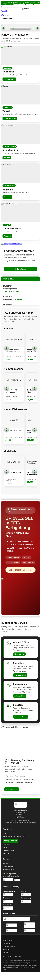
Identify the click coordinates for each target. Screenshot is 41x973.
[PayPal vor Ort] (11, 908)
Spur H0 (6, 287)
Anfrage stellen (19, 696)
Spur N (16, 287)
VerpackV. (6, 847)
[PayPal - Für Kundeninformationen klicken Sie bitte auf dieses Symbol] (29, 894)
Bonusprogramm (8, 869)
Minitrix (20, 295)
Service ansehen (20, 675)
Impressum (37, 4)
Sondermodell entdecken (20, 570)
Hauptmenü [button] (7, 18)
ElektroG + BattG (8, 850)
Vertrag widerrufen (19, 4)
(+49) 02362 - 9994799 (28, 2)
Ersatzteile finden (20, 717)
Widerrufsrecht (8, 836)
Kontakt (5, 864)
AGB (4, 833)
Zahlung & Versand (9, 946)
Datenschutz (29, 4)
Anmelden (4, 11)
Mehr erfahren (20, 269)
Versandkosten (8, 867)
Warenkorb (5, 15)
